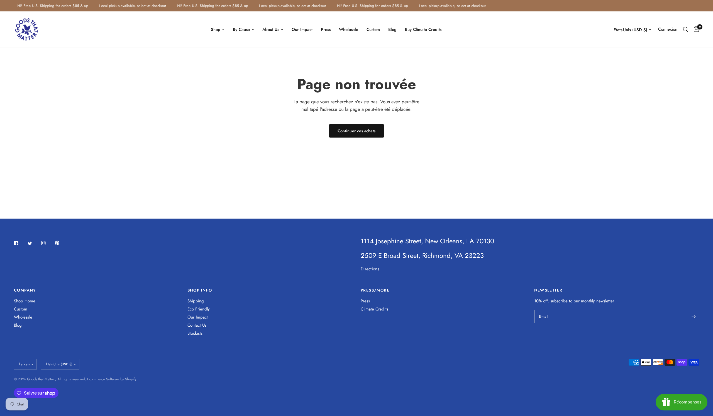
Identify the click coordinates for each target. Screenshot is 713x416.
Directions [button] (370, 269)
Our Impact (302, 29)
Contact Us (196, 325)
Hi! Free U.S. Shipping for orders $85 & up (49, 6)
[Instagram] (47, 243)
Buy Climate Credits (423, 29)
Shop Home (24, 301)
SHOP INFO (199, 290)
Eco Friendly (198, 309)
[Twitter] (34, 243)
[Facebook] (20, 243)
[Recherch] (685, 29)
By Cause (241, 29)
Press (326, 29)
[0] (695, 29)
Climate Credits (374, 309)
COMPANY (25, 290)
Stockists (194, 333)
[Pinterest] (61, 243)
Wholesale (348, 29)
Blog (392, 29)
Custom (373, 29)
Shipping (195, 301)
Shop (215, 29)
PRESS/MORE (375, 290)
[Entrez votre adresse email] (693, 316)
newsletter (605, 301)
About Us (270, 29)
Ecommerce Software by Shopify (111, 379)
